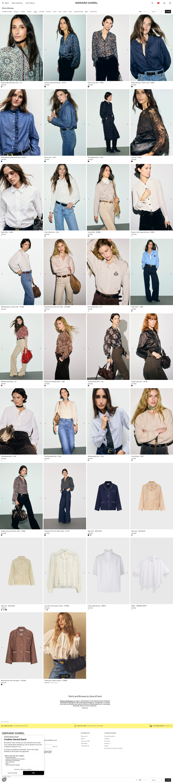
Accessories (93, 11)
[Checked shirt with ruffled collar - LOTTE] (64, 496)
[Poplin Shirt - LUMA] (21, 197)
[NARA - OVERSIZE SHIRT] (151, 571)
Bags (86, 11)
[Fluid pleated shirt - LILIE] (108, 122)
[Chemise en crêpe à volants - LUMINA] (64, 645)
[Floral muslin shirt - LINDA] (108, 48)
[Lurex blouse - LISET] (151, 421)
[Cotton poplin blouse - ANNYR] (108, 571)
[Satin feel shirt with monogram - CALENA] (21, 645)
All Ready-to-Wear (7, 11)
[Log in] (164, 3)
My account (84, 736)
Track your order (85, 741)
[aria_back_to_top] (136, 780)
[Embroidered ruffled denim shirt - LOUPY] (21, 122)
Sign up (54, 746)
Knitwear (41, 11)
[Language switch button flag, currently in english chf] (158, 3)
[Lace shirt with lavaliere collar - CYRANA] (64, 571)
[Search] (152, 3)
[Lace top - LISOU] (151, 122)
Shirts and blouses (66, 701)
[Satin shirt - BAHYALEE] (108, 496)
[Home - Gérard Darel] (86, 3)
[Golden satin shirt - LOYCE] (151, 346)
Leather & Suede (78, 11)
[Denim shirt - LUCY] (64, 122)
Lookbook (106, 738)
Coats (70, 11)
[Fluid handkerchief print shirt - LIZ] (21, 48)
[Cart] (170, 3)
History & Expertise (109, 736)
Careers (106, 745)
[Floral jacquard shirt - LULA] (64, 421)
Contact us (107, 743)
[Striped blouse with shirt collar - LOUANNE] (64, 272)
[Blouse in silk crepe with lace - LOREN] (151, 197)
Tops (60, 11)
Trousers (48, 11)
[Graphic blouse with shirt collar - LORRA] (21, 496)
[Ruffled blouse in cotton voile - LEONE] (151, 48)
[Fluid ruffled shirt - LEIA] (64, 197)
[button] (168, 11)
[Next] (41, 50)
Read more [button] (85, 707)
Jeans (55, 11)
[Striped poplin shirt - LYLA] (108, 421)
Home (2, 722)
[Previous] (2, 50)
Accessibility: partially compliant (113, 748)
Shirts (35, 11)
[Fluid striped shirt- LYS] (108, 272)
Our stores (107, 741)
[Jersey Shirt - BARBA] (108, 197)
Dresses (16, 11)
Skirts (65, 11)
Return (83, 738)
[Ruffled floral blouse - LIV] (21, 346)
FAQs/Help (84, 743)
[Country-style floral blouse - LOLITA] (64, 48)
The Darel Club (85, 745)
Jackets (23, 11)
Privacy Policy (48, 751)
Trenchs (29, 11)
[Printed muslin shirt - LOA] (108, 346)
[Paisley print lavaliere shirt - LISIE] (64, 346)
